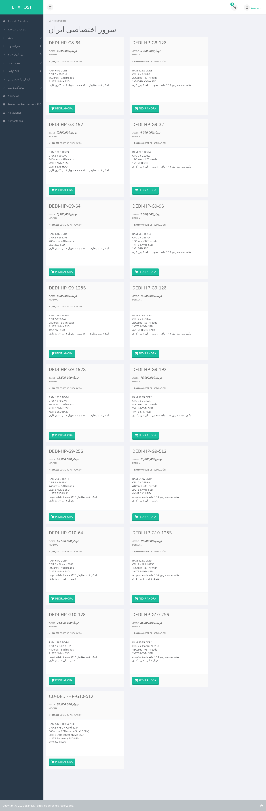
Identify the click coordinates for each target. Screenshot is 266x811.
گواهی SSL (12, 71)
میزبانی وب (13, 46)
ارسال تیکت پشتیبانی (18, 79)
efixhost (22, 7)
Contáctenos (14, 121)
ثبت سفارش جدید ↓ (17, 29)
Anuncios (12, 96)
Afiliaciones (14, 112)
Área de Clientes (17, 21)
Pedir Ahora (63, 108)
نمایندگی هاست (15, 87)
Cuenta (255, 7)
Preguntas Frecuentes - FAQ (23, 104)
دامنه (9, 37)
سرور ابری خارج (16, 54)
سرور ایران (13, 62)
